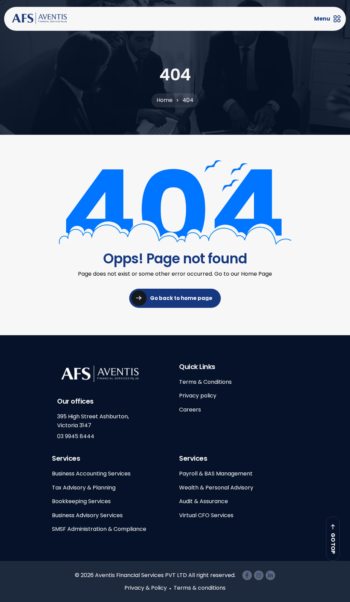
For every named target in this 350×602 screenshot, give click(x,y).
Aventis (105, 575)
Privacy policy (197, 396)
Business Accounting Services (91, 473)
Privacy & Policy (145, 588)
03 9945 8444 (75, 436)
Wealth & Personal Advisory (216, 488)
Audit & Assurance (203, 501)
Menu (322, 18)
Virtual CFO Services (206, 515)
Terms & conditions (200, 588)
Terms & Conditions (205, 382)
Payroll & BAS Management (216, 473)
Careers (190, 410)
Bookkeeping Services (81, 501)
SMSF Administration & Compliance (99, 529)
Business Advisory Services (87, 515)
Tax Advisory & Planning (84, 488)
